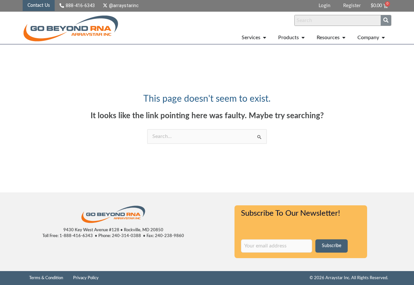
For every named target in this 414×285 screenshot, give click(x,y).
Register (352, 5)
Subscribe (331, 246)
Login (324, 5)
